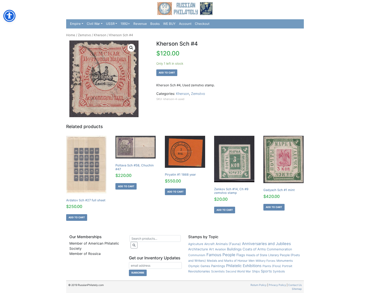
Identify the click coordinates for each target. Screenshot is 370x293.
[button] (131, 48)
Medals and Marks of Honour (227, 260)
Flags (240, 255)
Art (211, 249)
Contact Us (295, 285)
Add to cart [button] (77, 217)
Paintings (218, 266)
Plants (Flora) (272, 266)
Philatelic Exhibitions (243, 265)
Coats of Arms (254, 249)
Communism (196, 255)
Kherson (100, 35)
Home (70, 35)
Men (252, 260)
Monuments (284, 260)
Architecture (198, 249)
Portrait (287, 266)
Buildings (234, 249)
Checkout (202, 24)
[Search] (134, 245)
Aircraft (209, 244)
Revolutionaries (199, 271)
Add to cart (167, 72)
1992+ (125, 24)
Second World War (238, 271)
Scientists (218, 271)
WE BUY (169, 24)
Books (155, 24)
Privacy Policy (277, 285)
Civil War (93, 24)
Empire (75, 24)
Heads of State (256, 255)
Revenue (140, 24)
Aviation (220, 249)
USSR (110, 24)
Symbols (279, 271)
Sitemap (297, 288)
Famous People (220, 254)
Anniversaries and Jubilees (266, 243)
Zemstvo (84, 35)
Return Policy (259, 285)
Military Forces (265, 260)
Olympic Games (199, 266)
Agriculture (195, 244)
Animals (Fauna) (228, 244)
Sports (266, 271)
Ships (256, 271)
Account (185, 24)
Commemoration (279, 249)
